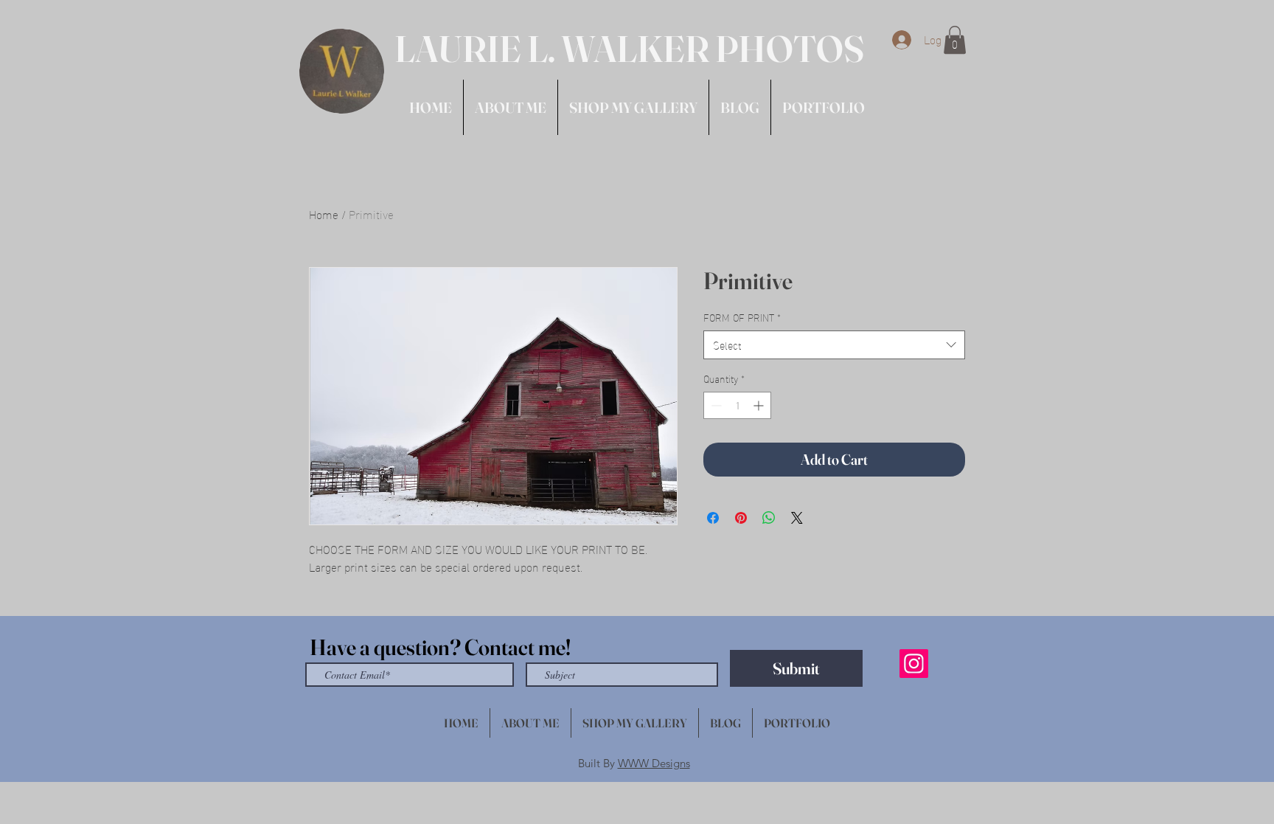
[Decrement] (715, 405)
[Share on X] (797, 518)
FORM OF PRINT (742, 317)
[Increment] (760, 405)
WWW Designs (654, 763)
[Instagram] (913, 663)
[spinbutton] (737, 405)
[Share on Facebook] (713, 518)
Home (323, 213)
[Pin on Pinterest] (741, 518)
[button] (955, 40)
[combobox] (834, 344)
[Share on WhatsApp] (769, 518)
